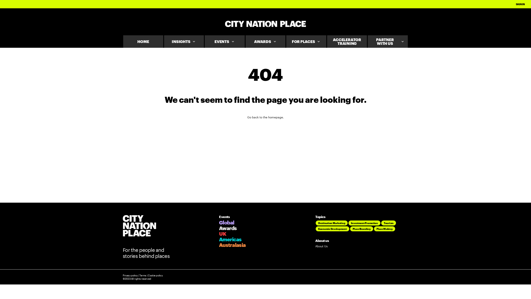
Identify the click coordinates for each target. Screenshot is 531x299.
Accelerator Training (347, 41)
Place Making (384, 228)
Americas (230, 239)
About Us (321, 246)
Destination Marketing (331, 223)
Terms (142, 275)
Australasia (232, 245)
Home (143, 41)
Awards (265, 41)
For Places (306, 41)
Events (224, 41)
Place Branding (362, 228)
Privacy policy (130, 275)
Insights (184, 41)
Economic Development (332, 228)
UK (223, 234)
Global (226, 222)
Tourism (388, 223)
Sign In (520, 4)
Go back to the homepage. (265, 117)
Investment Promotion (364, 223)
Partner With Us (390, 41)
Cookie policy (155, 275)
